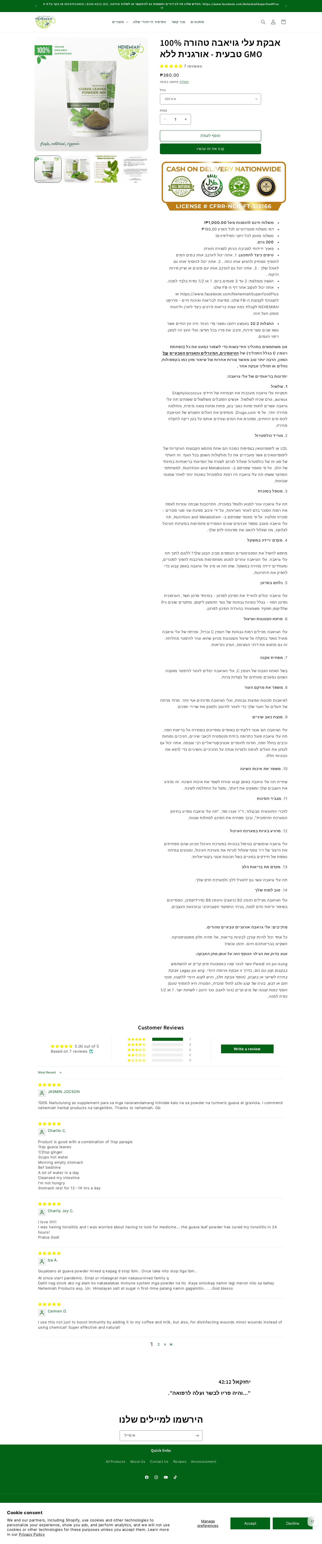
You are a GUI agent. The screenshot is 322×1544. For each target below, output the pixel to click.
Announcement (203, 1462)
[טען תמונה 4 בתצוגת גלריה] (135, 169)
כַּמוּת (163, 110)
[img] (49, 1085)
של (165, 353)
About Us (137, 1462)
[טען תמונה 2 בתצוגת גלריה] (77, 169)
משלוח (184, 81)
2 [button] (158, 1344)
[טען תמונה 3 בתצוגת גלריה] (106, 169)
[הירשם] (197, 1435)
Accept (250, 1523)
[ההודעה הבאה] (286, 6)
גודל (163, 90)
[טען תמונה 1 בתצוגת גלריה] (48, 169)
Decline (292, 1523)
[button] (119, 22)
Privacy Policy (32, 1534)
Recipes (179, 1462)
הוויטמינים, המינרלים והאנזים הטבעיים (204, 353)
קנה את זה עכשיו (210, 149)
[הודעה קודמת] (36, 6)
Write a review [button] (247, 1049)
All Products (116, 1462)
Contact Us (159, 1462)
